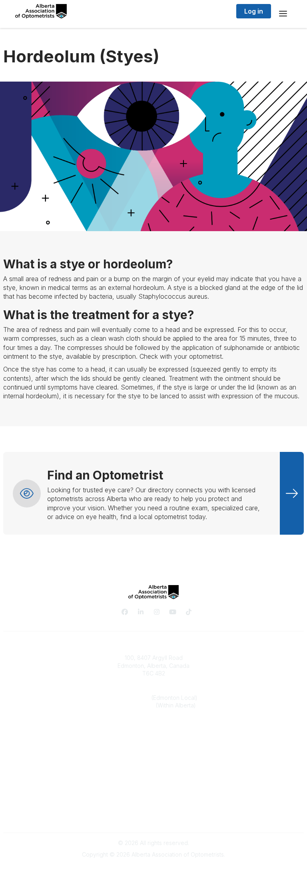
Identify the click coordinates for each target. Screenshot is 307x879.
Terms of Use (153, 807)
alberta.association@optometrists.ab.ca (153, 729)
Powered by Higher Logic (153, 868)
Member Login (153, 775)
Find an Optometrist (153, 760)
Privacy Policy (153, 800)
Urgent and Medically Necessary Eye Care (154, 768)
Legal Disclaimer (153, 815)
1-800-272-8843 (133, 705)
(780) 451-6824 (131, 697)
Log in (253, 11)
